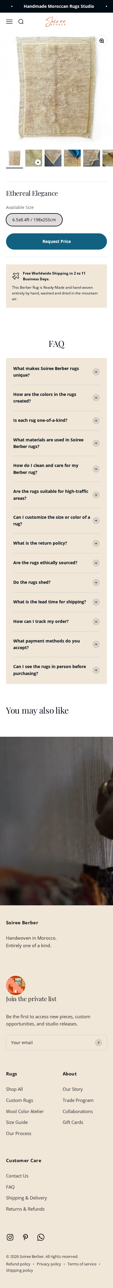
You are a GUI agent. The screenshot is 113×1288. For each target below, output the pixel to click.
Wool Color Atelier (25, 1111)
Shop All (14, 1089)
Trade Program (78, 1100)
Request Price (56, 241)
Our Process (18, 1133)
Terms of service (81, 1264)
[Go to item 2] (33, 159)
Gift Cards (73, 1122)
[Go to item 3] (53, 159)
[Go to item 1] (14, 159)
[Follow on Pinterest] (25, 1237)
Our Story (73, 1089)
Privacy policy (49, 1264)
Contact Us (17, 1176)
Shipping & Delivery (26, 1198)
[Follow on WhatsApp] (41, 1237)
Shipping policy (19, 1270)
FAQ (10, 1187)
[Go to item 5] (91, 159)
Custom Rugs (19, 1100)
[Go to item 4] (72, 159)
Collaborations (78, 1111)
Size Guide (17, 1122)
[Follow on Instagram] (10, 1237)
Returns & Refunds (25, 1209)
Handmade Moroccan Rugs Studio (47, 6)
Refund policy (18, 1264)
